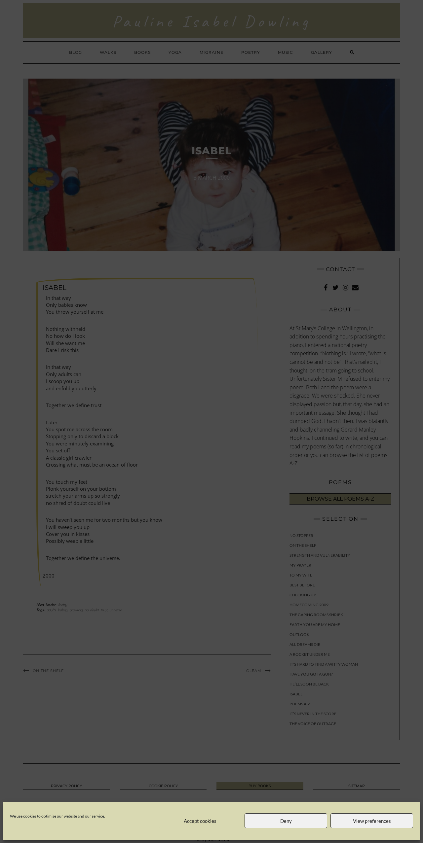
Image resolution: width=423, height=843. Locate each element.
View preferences (372, 821)
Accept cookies (200, 821)
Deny (286, 821)
